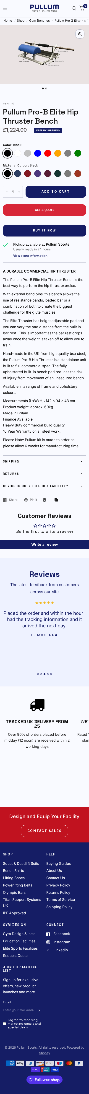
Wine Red (77, 173)
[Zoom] (79, 34)
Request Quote (15, 956)
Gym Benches (39, 20)
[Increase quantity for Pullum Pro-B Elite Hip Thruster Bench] (19, 191)
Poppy (27, 173)
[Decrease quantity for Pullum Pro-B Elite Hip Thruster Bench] (6, 191)
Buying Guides (58, 863)
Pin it (33, 500)
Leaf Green (57, 173)
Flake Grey (67, 173)
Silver (27, 153)
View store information (30, 255)
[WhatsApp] (46, 500)
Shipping (11, 461)
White (17, 153)
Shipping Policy (59, 907)
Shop (20, 20)
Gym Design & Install (20, 934)
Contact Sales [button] (44, 831)
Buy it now (44, 230)
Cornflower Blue (17, 173)
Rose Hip (47, 173)
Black (7, 153)
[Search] (74, 8)
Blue (37, 153)
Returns (11, 474)
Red (47, 153)
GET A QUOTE (44, 210)
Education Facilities (19, 941)
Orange (57, 153)
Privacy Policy (58, 885)
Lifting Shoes (14, 878)
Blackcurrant (37, 173)
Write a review (44, 544)
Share (13, 500)
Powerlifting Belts (17, 885)
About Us (54, 870)
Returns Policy (58, 892)
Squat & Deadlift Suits (21, 863)
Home (7, 20)
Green (77, 153)
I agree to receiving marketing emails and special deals (24, 1023)
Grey (67, 153)
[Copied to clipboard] (57, 500)
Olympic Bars (14, 892)
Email (7, 1002)
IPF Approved (14, 913)
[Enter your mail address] (38, 1010)
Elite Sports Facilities (20, 948)
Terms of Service (60, 899)
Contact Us (55, 878)
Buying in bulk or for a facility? (35, 486)
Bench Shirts (13, 870)
